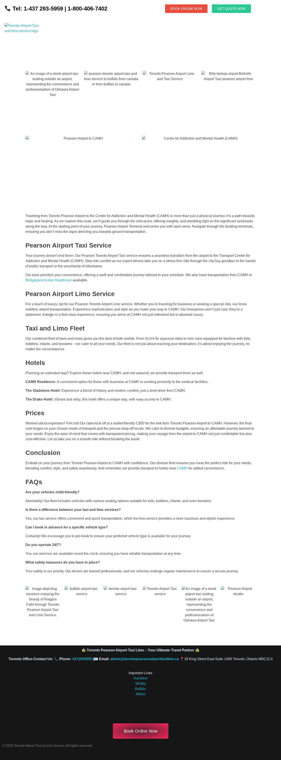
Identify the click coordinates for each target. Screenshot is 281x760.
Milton (140, 694)
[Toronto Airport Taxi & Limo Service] (24, 36)
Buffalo (140, 689)
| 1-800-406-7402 (85, 8)
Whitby (140, 683)
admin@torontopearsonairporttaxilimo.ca (144, 659)
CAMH (182, 468)
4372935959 (82, 659)
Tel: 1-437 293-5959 (38, 8)
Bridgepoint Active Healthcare (48, 280)
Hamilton (140, 678)
